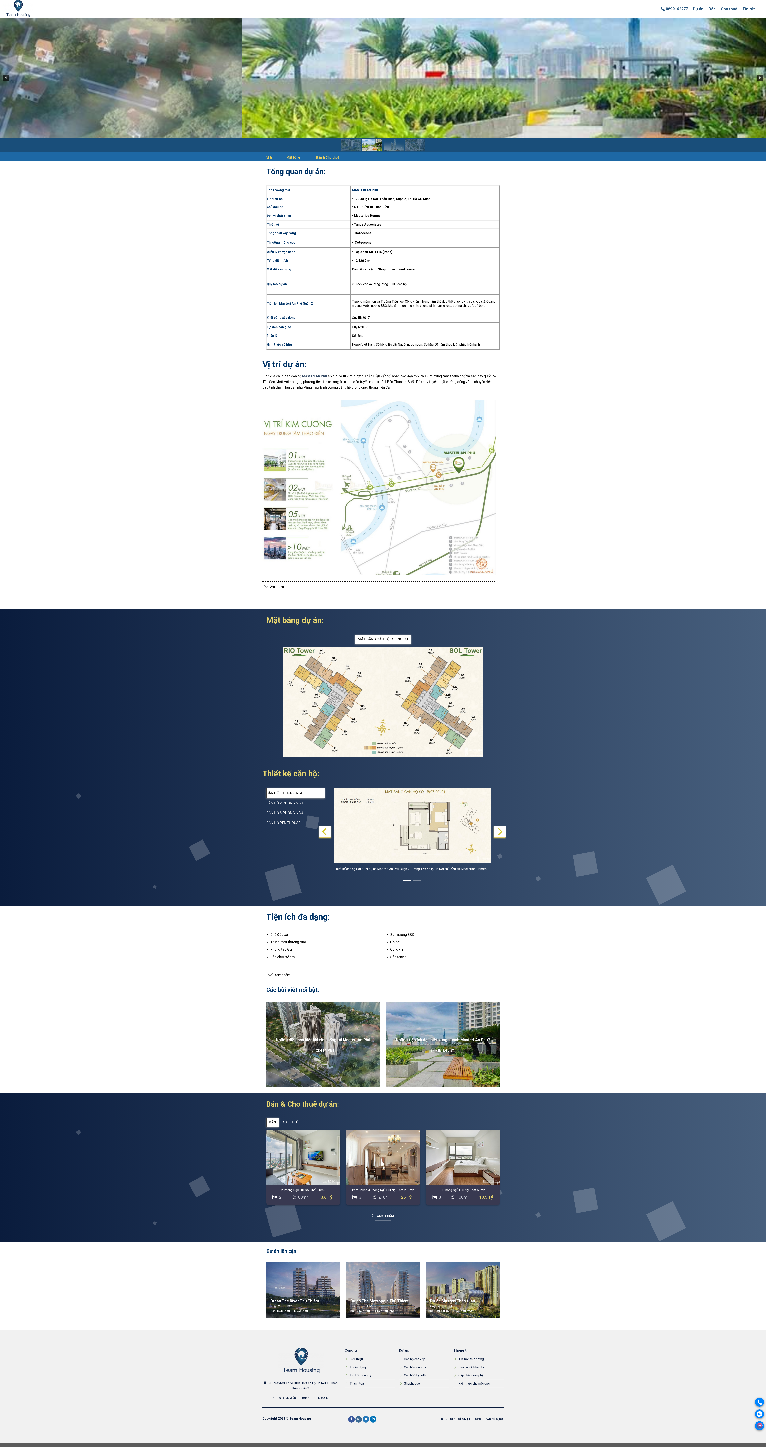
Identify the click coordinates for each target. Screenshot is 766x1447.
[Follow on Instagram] (358, 1419)
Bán (712, 9)
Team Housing (300, 1418)
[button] (6, 78)
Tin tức (749, 9)
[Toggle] (266, 587)
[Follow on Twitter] (366, 1419)
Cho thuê (729, 9)
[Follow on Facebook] (351, 1419)
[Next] (500, 831)
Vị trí (269, 157)
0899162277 (677, 9)
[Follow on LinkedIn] (373, 1419)
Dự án (698, 9)
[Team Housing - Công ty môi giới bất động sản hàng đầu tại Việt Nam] (23, 9)
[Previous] (325, 831)
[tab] (383, 639)
